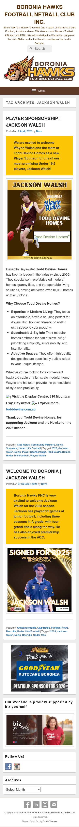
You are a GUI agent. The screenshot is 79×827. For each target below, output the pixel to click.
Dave (39, 131)
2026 (54, 448)
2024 (53, 631)
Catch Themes (50, 821)
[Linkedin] (36, 804)
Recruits (11, 631)
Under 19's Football (29, 448)
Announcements (26, 627)
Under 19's (39, 635)
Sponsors (11, 448)
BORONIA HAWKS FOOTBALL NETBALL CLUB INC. (39, 14)
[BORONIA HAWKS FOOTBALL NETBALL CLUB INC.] (39, 70)
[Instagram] (45, 804)
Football (55, 627)
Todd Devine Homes (58, 452)
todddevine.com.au (21, 409)
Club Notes (23, 444)
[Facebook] (27, 804)
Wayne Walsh (38, 455)
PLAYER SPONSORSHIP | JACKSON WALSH (33, 121)
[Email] (53, 804)
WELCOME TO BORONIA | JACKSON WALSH (33, 474)
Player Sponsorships (34, 452)
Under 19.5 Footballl (17, 455)
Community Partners (43, 444)
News (59, 444)
